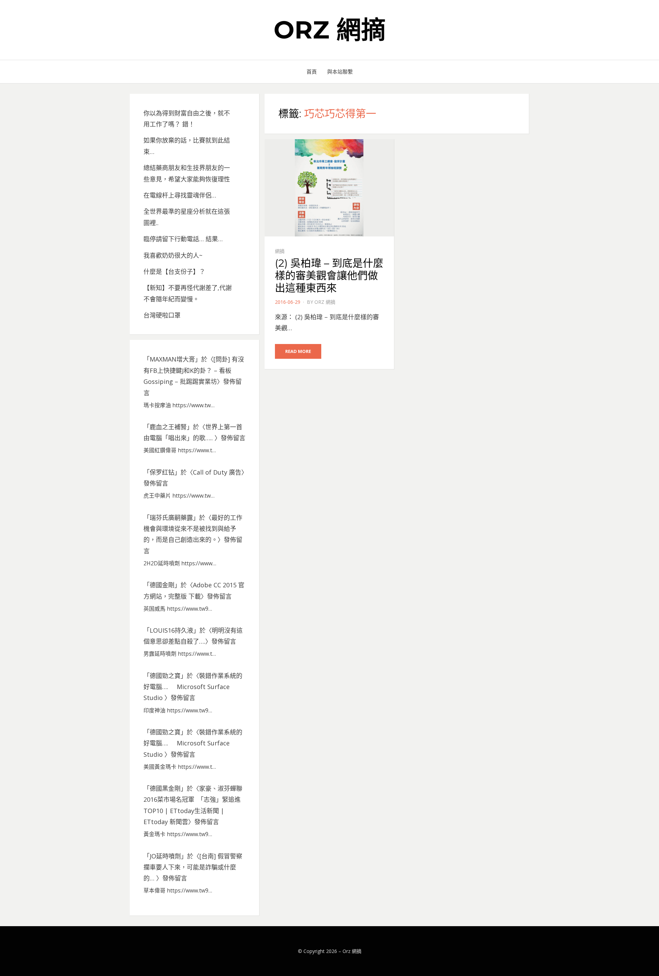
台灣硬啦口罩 (162, 315)
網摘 (280, 251)
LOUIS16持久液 (171, 630)
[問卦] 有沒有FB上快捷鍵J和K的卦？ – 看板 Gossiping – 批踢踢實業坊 (193, 370)
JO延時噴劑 (165, 856)
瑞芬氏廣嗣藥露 (171, 517)
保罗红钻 (162, 472)
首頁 (312, 71)
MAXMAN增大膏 (172, 359)
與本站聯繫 (340, 71)
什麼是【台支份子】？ (174, 271)
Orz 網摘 (330, 29)
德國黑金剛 (165, 788)
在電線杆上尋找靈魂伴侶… (179, 195)
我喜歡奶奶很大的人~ (173, 255)
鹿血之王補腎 (168, 427)
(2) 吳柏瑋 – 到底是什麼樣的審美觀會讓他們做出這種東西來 (329, 275)
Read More (298, 351)
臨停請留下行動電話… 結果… (183, 239)
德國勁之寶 (165, 676)
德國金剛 (162, 585)
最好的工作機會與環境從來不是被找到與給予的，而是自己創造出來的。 (192, 528)
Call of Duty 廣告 (217, 472)
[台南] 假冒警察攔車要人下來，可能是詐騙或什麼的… (192, 867)
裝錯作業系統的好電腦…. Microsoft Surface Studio (192, 687)
